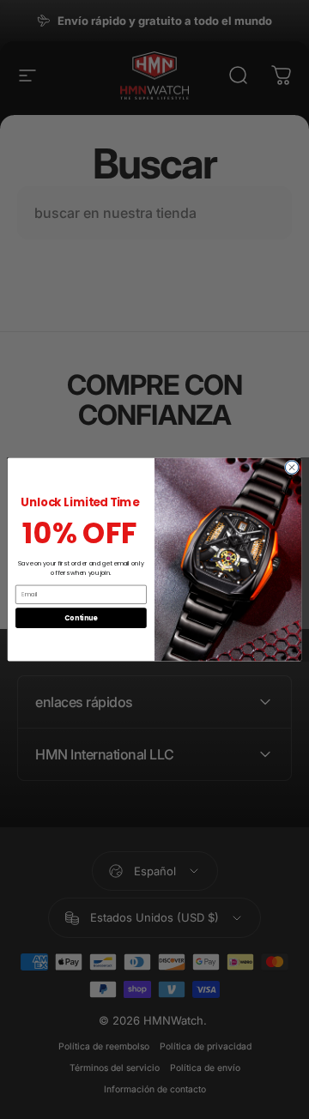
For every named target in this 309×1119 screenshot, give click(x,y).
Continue (80, 617)
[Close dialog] (291, 467)
